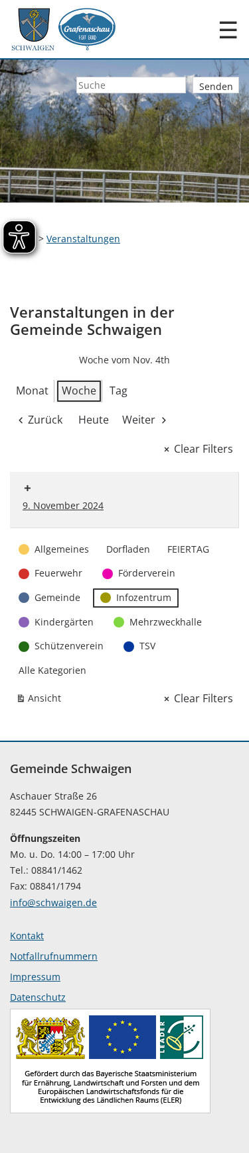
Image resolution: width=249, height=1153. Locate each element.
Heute (93, 419)
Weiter (138, 419)
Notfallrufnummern (54, 956)
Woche (79, 390)
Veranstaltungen (83, 238)
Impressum (35, 976)
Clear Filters (203, 448)
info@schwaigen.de (53, 902)
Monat (32, 390)
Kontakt (27, 935)
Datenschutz (38, 997)
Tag (118, 390)
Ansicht (41, 701)
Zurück (45, 419)
